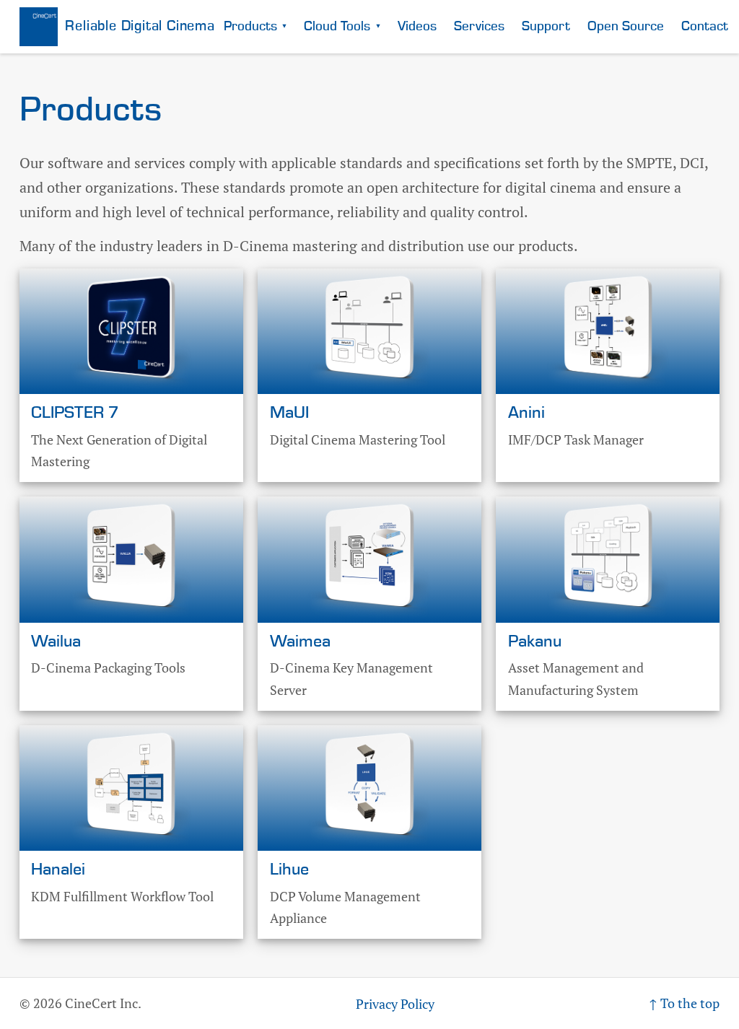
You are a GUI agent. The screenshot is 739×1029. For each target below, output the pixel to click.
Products (255, 26)
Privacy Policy (395, 1003)
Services (479, 26)
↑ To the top (684, 1003)
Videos (417, 26)
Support (546, 26)
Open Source (625, 26)
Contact (704, 26)
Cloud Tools (342, 26)
